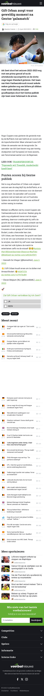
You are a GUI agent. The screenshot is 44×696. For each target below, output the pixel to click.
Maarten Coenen (10, 29)
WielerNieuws (24, 691)
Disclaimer (5, 691)
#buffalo (33, 251)
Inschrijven (36, 620)
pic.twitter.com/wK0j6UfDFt (24, 255)
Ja (9, 301)
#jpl (3, 251)
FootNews (14, 691)
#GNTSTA (22, 271)
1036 (36, 29)
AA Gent (14, 314)
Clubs (4, 637)
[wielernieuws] (22, 665)
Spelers (5, 644)
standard (6, 314)
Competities (7, 630)
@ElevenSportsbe (13, 251)
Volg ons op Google (11, 24)
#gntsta (37, 248)
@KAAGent (6, 255)
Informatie (7, 650)
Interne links (8, 657)
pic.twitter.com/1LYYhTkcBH (14, 275)
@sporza (25, 251)
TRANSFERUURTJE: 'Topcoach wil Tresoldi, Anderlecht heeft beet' (19, 165)
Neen (10, 306)
